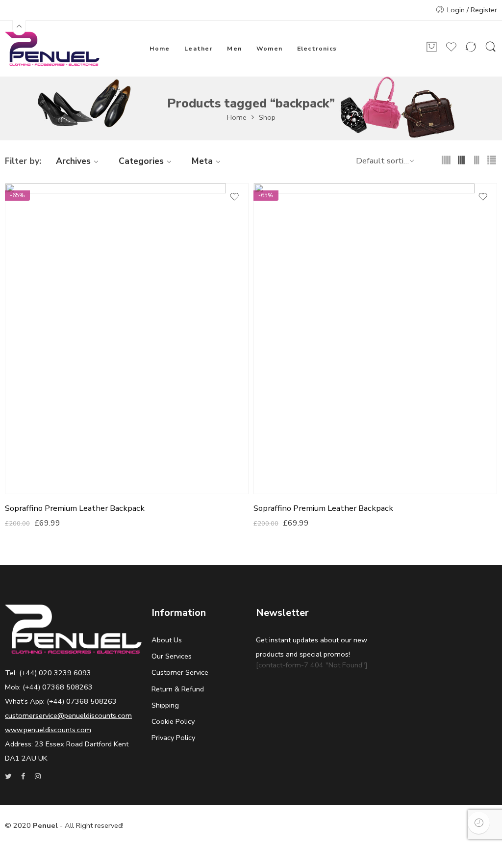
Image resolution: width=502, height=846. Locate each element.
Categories (141, 161)
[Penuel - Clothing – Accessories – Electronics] (52, 48)
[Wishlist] (451, 50)
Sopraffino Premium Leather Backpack (75, 508)
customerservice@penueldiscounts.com (68, 715)
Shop (267, 117)
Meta (202, 161)
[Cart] (432, 50)
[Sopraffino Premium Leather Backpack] (127, 339)
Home (237, 117)
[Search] (490, 51)
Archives (73, 161)
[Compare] (471, 50)
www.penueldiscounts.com (48, 730)
